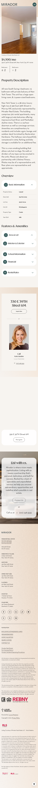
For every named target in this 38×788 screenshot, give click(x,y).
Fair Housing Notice (7, 650)
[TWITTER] (3, 618)
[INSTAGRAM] (10, 612)
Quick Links (18, 631)
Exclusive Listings (8, 631)
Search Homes (7, 640)
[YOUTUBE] (28, 612)
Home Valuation (7, 637)
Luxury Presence (13, 715)
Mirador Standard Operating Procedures (13, 652)
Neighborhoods (7, 634)
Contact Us (6, 643)
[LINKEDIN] (16, 612)
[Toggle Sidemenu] (34, 4)
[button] (19, 500)
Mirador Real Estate (7, 648)
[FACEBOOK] (3, 612)
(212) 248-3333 (20, 363)
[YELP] (10, 618)
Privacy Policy (16, 718)
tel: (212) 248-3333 (7, 541)
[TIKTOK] (22, 612)
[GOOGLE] (16, 618)
